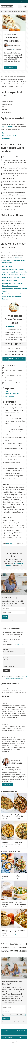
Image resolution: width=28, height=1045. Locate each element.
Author (5, 657)
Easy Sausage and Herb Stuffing (20, 815)
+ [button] (16, 343)
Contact (7, 1034)
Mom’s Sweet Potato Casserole (12, 283)
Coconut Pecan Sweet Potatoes (13, 269)
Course (9, 11)
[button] (14, 1015)
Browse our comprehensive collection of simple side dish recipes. (13, 260)
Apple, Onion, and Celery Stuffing (7, 815)
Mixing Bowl (6, 138)
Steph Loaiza (17, 45)
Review (17, 359)
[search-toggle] (20, 6)
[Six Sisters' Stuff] (7, 6)
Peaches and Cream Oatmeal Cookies (6, 932)
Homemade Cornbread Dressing (7, 843)
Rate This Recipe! (7, 644)
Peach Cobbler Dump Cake (6, 875)
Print (11, 359)
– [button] (11, 343)
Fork (3, 133)
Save (5, 359)
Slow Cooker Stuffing (18, 843)
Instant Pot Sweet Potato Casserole (14, 275)
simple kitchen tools (8, 127)
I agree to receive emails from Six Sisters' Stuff (13, 1014)
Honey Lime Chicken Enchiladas (20, 903)
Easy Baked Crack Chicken (20, 875)
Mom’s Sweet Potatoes (10, 286)
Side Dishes (14, 11)
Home (2, 11)
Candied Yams (7, 266)
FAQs (20, 1034)
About (7, 1030)
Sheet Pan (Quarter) (9, 136)
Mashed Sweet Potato (9, 280)
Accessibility (21, 1030)
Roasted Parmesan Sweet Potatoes (14, 294)
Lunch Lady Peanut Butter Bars (7, 903)
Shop (20, 1037)
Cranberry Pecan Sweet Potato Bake (14, 272)
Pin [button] (23, 359)
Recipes (5, 11)
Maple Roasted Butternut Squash (13, 277)
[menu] (25, 6)
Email (5, 664)
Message (5, 649)
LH (14, 1042)
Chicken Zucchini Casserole (20, 931)
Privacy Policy (7, 1037)
